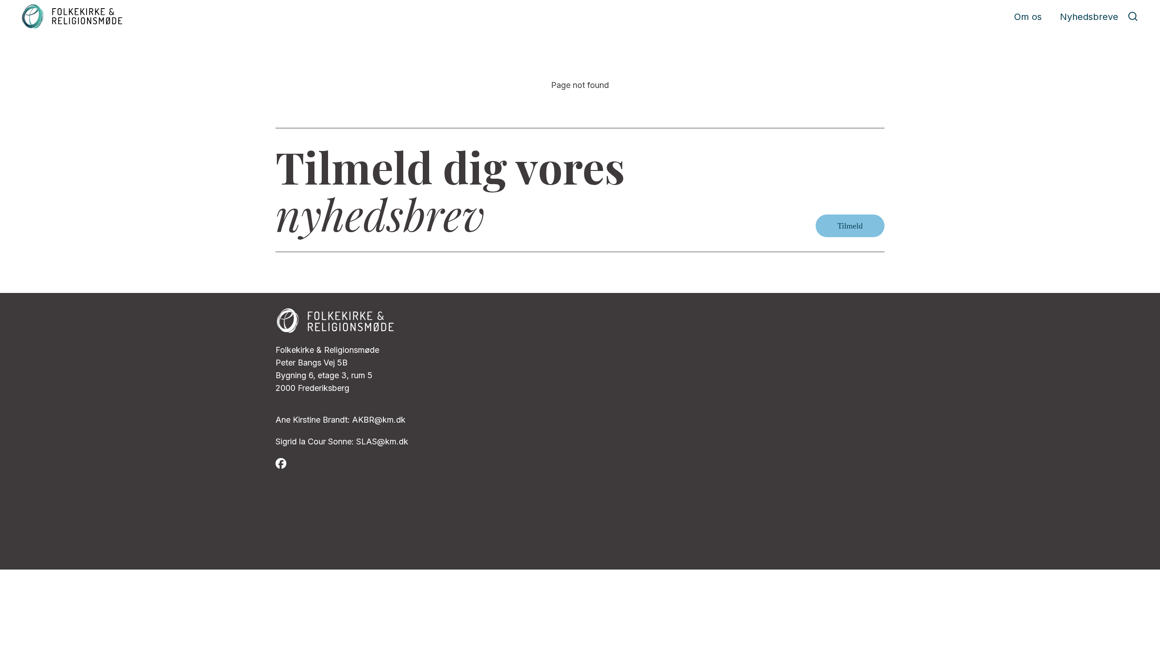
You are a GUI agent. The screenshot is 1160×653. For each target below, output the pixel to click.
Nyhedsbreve (1089, 16)
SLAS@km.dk (382, 441)
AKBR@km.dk (379, 419)
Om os (1028, 16)
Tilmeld (850, 225)
